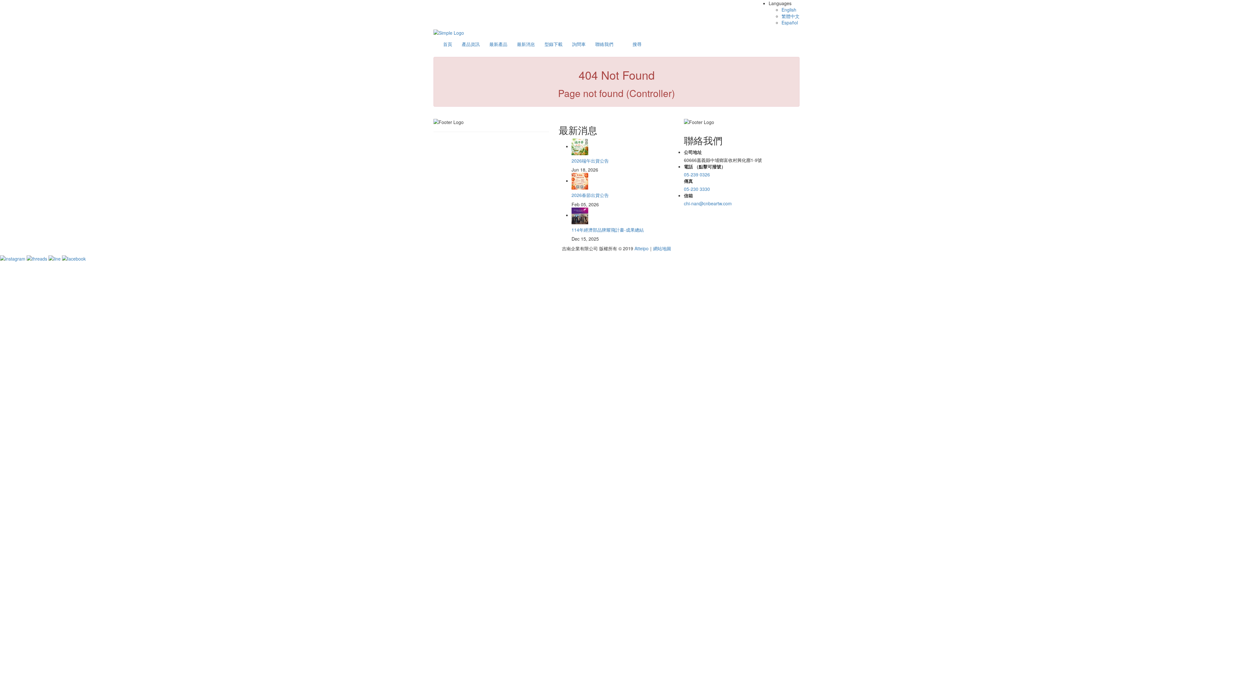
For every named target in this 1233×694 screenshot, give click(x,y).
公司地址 (693, 152)
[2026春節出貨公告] (580, 180)
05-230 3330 (697, 189)
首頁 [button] (447, 44)
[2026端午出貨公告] (580, 146)
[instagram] (13, 258)
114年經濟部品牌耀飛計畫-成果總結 (608, 230)
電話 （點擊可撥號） (705, 166)
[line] (55, 258)
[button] (637, 44)
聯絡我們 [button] (604, 44)
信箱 (688, 195)
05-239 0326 (697, 174)
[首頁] (448, 32)
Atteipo (641, 248)
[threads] (37, 258)
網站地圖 (662, 248)
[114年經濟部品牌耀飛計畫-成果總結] (580, 215)
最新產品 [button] (498, 44)
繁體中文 (791, 16)
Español (790, 22)
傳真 (688, 181)
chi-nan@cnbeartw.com (708, 203)
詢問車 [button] (579, 44)
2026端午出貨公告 (590, 160)
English (789, 9)
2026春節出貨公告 (590, 195)
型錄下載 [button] (554, 44)
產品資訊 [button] (471, 44)
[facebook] (74, 258)
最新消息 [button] (526, 44)
